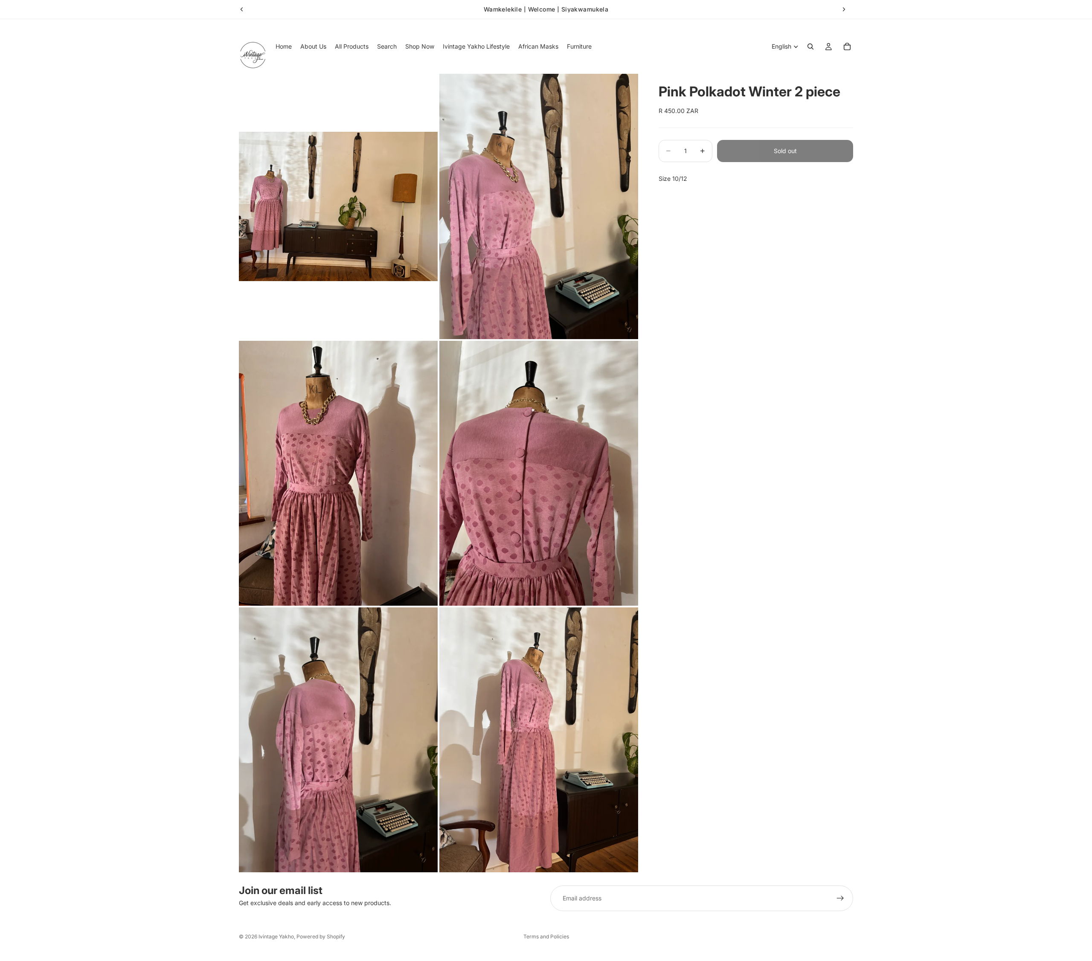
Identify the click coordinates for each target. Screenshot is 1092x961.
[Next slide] (843, 9)
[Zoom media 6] (538, 739)
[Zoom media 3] (338, 473)
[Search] (810, 46)
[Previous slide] (241, 9)
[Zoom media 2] (538, 206)
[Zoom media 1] (338, 206)
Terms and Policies (546, 936)
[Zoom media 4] (538, 473)
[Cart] (847, 46)
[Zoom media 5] (338, 739)
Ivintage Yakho (276, 936)
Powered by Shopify (320, 936)
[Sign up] (840, 898)
